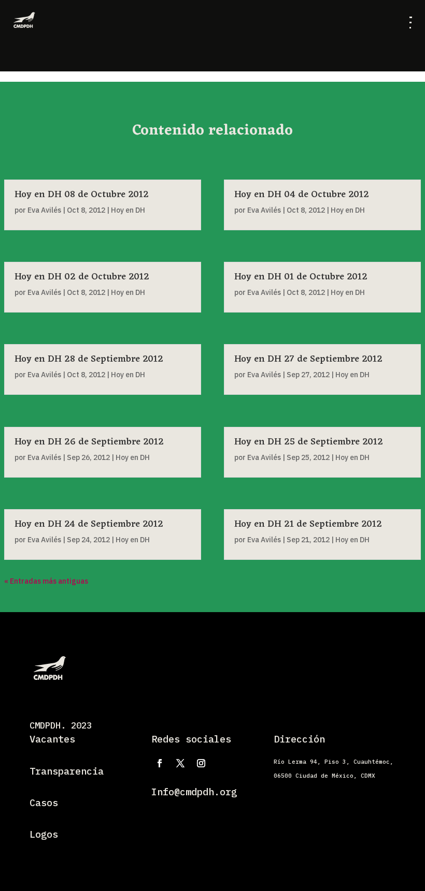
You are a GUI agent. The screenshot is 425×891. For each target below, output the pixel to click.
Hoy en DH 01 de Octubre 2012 (300, 277)
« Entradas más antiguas (46, 581)
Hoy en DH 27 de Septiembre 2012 (308, 359)
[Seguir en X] (180, 763)
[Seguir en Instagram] (201, 763)
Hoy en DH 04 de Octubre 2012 (301, 194)
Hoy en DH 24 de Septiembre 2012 (89, 524)
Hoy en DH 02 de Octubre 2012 (82, 277)
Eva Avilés (44, 210)
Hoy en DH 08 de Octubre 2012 (82, 194)
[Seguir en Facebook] (159, 763)
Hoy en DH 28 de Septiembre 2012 (89, 359)
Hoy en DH (128, 210)
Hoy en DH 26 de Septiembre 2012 (89, 442)
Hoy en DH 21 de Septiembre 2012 (308, 524)
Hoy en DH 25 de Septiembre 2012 (308, 442)
